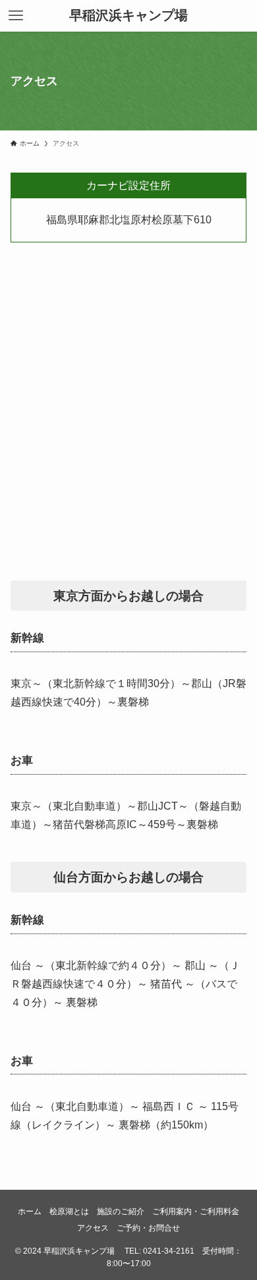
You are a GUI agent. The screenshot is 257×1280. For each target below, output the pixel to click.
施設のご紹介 (120, 1211)
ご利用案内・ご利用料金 (195, 1211)
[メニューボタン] (16, 16)
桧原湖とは (69, 1211)
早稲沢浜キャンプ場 (128, 15)
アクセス (93, 1227)
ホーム (30, 1211)
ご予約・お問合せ (148, 1227)
